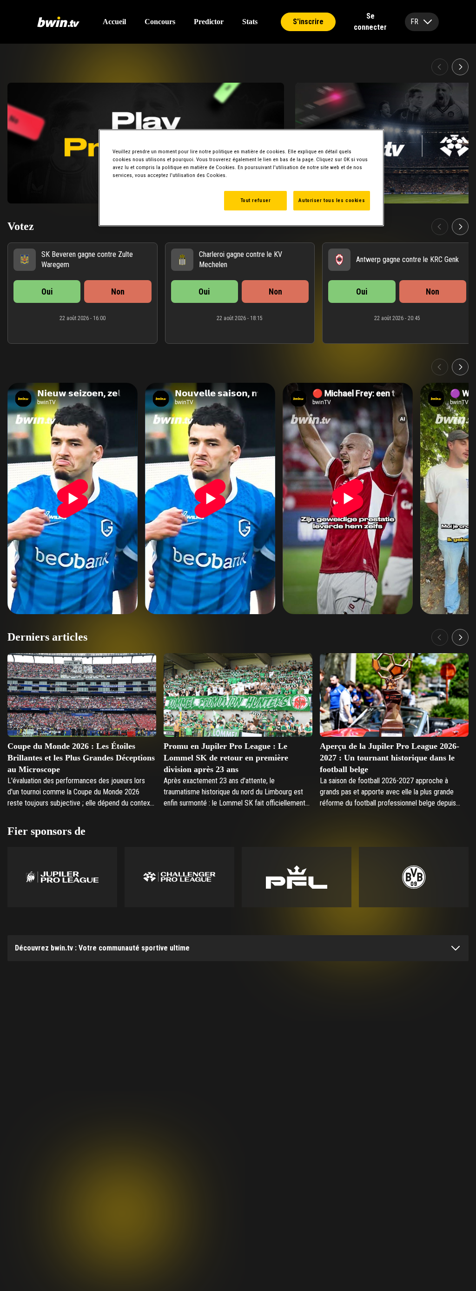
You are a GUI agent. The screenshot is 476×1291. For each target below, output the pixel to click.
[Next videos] (460, 367)
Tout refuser (255, 200)
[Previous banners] (439, 67)
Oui (47, 291)
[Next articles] (460, 637)
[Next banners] (460, 67)
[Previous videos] (439, 367)
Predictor (209, 22)
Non (118, 291)
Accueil (114, 22)
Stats (250, 22)
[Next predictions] (460, 226)
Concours (160, 22)
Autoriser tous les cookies (331, 200)
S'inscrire (308, 21)
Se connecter (370, 22)
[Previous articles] (439, 637)
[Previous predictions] (439, 226)
